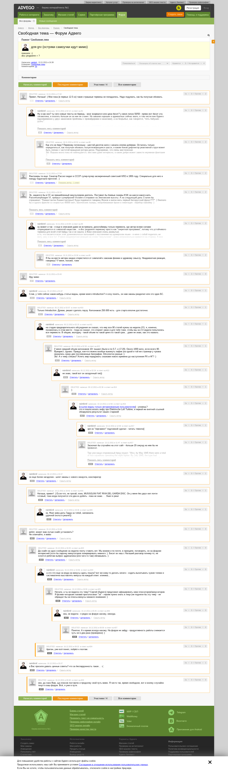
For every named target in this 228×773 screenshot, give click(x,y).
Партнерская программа (180, 754)
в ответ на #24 (87, 570)
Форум (122, 15)
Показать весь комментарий (51, 128)
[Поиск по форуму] (208, 35)
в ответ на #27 (111, 628)
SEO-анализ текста (157, 2)
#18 (90, 433)
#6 (48, 265)
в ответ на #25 (94, 589)
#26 (57, 601)
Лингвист (127, 754)
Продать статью (77, 749)
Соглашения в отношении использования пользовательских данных (113, 764)
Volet (129, 721)
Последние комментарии (70, 84)
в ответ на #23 (78, 680)
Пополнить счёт (28, 752)
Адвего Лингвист (177, 2)
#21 (48, 519)
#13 (57, 360)
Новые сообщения (48, 21)
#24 (41, 560)
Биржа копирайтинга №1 (55, 7)
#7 (32, 281)
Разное (25, 39)
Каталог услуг (112, 2)
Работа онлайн (77, 743)
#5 (40, 245)
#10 (32, 298)
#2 (32, 183)
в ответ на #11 (86, 325)
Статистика (26, 754)
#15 (73, 394)
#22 (32, 538)
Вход (206, 8)
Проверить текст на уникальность (87, 718)
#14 (65, 377)
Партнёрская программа (102, 15)
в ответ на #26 (104, 611)
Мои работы (75, 746)
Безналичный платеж (137, 726)
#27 (66, 618)
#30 (49, 653)
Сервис (81, 15)
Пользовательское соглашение (183, 746)
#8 (40, 133)
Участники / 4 (100, 84)
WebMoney (132, 716)
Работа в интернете (29, 15)
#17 (82, 416)
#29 (41, 689)
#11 (40, 314)
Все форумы (25, 21)
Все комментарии (127, 84)
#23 (32, 670)
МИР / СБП (132, 711)
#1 (32, 101)
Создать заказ (175, 14)
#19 (90, 464)
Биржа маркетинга (93, 2)
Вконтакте (181, 721)
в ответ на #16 (77, 491)
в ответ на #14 (110, 387)
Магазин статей (66, 15)
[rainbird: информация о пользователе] (25, 47)
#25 (49, 579)
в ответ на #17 (128, 426)
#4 (32, 214)
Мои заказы (26, 746)
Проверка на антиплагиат (133, 2)
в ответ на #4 (77, 224)
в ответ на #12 (94, 346)
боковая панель (213, 41)
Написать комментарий (35, 84)
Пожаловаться (129, 63)
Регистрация (193, 8)
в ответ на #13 (103, 370)
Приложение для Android (189, 729)
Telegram (181, 712)
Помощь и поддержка (198, 15)
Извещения (26, 749)
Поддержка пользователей (181, 752)
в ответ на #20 (86, 510)
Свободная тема (40, 39)
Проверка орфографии (198, 2)
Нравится (176, 63)
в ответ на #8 (84, 142)
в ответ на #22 (78, 548)
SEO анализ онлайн (80, 725)
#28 (74, 637)
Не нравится (193, 63)
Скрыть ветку (64, 101)
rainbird (34, 62)
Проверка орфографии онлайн (85, 722)
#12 (48, 336)
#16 (32, 481)
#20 (40, 500)
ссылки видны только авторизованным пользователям (107, 407)
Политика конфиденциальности (183, 749)
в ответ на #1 (77, 111)
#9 (48, 164)
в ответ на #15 (120, 404)
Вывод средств (77, 754)
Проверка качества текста (83, 729)
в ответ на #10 (77, 308)
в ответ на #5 (84, 255)
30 (36, 66)
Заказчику (49, 15)
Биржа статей (77, 711)
